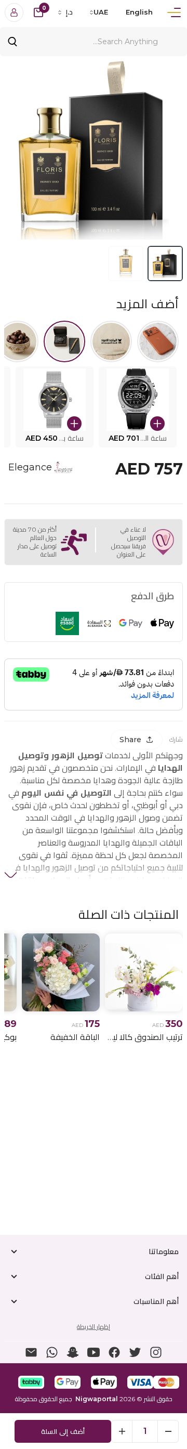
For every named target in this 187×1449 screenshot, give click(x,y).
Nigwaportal (96, 1399)
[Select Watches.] (64, 341)
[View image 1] (165, 263)
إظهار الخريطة (93, 1327)
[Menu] (174, 12)
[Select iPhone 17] (158, 341)
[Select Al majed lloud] (111, 341)
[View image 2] (125, 263)
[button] (138, 406)
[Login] (14, 12)
